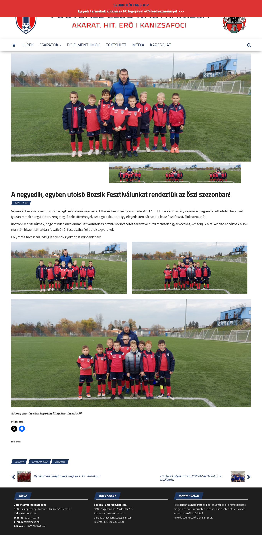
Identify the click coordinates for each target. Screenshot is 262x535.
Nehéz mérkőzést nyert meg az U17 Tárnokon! (66, 476)
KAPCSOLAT (160, 45)
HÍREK (28, 45)
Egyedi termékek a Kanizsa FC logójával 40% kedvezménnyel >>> (131, 11)
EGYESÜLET (116, 45)
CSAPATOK (49, 45)
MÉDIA (138, 45)
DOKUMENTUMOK (83, 45)
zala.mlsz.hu (32, 517)
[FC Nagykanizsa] (14, 45)
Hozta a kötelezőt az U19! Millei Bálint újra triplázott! (190, 477)
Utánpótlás (60, 462)
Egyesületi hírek (39, 462)
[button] (69, 268)
